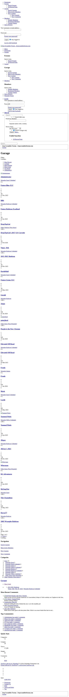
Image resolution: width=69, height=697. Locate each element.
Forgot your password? (10, 36)
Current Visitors (12, 23)
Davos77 (4, 513)
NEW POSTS (8, 25)
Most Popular (8, 165)
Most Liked (7, 167)
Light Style (7, 679)
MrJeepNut (5, 489)
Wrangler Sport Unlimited (8, 180)
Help (5, 686)
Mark (3, 391)
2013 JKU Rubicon (8, 256)
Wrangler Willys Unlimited (8, 420)
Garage (6, 8)
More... (17, 132)
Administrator (6, 177)
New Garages (15, 15)
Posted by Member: (11, 118)
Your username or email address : (10, 28)
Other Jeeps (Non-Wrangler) (9, 324)
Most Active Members (14, 12)
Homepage (7, 2)
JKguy (3, 440)
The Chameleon (6, 498)
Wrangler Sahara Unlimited (13, 567)
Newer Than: (9, 126)
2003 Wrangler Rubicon (10, 521)
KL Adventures (6, 474)
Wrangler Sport (5, 492)
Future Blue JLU (7, 185)
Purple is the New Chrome (10, 329)
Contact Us (7, 684)
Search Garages (12, 10)
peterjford (4, 320)
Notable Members (13, 20)
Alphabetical (8, 170)
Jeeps (5, 561)
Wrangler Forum (9, 96)
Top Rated (7, 168)
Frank (3, 368)
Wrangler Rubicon (6, 298)
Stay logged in (15, 39)
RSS (5, 660)
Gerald (3, 295)
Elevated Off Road (7, 344)
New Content (12, 13)
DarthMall (5, 271)
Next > (5, 536)
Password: (4, 33)
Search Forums (12, 5)
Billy (2, 200)
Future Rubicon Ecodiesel (10, 209)
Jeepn (3, 304)
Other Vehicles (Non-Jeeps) (8, 227)
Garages (4, 581)
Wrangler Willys (10, 572)
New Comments (16, 17)
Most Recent (8, 162)
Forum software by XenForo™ (17, 665)
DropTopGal (5, 224)
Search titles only (20, 117)
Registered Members (14, 21)
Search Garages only (21, 130)
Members (7, 18)
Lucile (3, 400)
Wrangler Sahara (5, 371)
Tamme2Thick (6, 417)
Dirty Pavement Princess (11, 605)
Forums (6, 4)
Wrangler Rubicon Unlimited (9, 204)
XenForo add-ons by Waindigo (9, 663)
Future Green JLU (7, 280)
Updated (6, 164)
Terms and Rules (9, 687)
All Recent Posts (12, 7)
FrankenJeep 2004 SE (10, 602)
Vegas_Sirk (5, 248)
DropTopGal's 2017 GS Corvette (13, 233)
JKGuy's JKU (6, 449)
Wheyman (4, 465)
